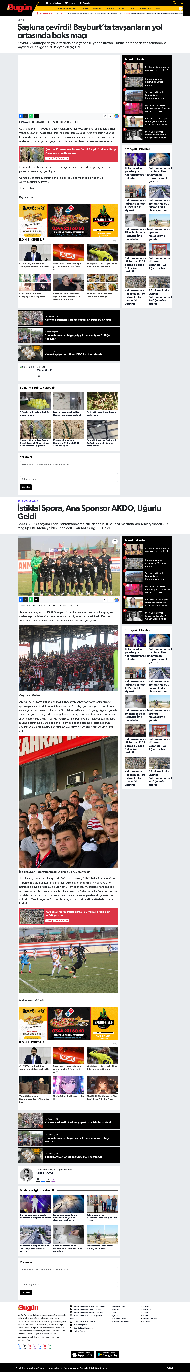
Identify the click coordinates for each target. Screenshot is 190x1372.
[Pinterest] (30, 1346)
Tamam (170, 1368)
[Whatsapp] (50, 1346)
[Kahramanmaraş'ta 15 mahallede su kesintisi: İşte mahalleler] (68, 1234)
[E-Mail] (39, 376)
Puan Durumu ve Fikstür (84, 1322)
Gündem (84, 8)
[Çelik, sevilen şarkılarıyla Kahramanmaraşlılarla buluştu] (35, 1204)
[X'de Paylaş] (25, 116)
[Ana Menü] (180, 3)
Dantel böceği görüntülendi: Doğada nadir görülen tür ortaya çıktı (101, 443)
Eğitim (115, 1315)
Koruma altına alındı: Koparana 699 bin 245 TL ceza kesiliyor (66, 443)
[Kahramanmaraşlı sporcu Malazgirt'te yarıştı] (102, 1234)
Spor (132, 8)
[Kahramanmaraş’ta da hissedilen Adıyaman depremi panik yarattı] (68, 1204)
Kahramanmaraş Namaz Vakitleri (88, 1312)
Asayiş (122, 8)
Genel (146, 1306)
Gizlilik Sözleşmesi (120, 1322)
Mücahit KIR (25, 122)
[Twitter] (48, 1179)
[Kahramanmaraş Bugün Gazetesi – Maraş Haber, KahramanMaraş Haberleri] (19, 8)
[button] (181, 9)
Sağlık (146, 1312)
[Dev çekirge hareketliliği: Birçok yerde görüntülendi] (68, 401)
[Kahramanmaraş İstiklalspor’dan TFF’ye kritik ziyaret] (102, 1204)
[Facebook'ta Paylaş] (21, 116)
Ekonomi (109, 8)
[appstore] (82, 1354)
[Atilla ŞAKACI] (26, 1175)
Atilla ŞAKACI (26, 606)
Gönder (26, 487)
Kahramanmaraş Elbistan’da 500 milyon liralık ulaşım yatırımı (34, 1248)
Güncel (97, 8)
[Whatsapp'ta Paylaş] (31, 116)
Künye (159, 8)
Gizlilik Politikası (150, 1319)
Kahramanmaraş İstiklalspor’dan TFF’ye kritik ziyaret (102, 1217)
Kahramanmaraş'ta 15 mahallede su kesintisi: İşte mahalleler (67, 1248)
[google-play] (107, 1354)
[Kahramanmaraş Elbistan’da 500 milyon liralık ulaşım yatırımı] (35, 1234)
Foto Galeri (55, 3)
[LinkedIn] (40, 1346)
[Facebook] (43, 1179)
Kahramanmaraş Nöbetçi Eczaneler (89, 1306)
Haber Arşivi (79, 1331)
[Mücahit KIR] (27, 367)
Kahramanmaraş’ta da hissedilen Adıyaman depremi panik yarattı (65, 1217)
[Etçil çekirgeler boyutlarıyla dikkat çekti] (102, 401)
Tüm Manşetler (80, 1325)
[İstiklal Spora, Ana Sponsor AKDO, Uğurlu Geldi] (69, 566)
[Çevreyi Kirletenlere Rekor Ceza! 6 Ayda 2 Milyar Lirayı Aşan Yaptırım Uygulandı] (35, 429)
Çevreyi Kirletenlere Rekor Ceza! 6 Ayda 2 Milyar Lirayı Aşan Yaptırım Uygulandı (34, 443)
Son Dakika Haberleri (83, 1328)
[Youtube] (45, 1346)
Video (72, 3)
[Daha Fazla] (36, 116)
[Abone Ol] (116, 116)
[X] (25, 1346)
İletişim (146, 1322)
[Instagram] (53, 1179)
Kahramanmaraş (66, 8)
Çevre (21, 20)
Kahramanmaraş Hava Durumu (87, 1309)
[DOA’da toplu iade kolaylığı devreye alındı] (35, 401)
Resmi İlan (145, 8)
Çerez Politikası (119, 1319)
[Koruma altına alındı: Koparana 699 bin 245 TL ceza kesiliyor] (68, 429)
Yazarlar (86, 3)
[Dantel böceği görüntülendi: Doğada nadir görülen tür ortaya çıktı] (102, 429)
